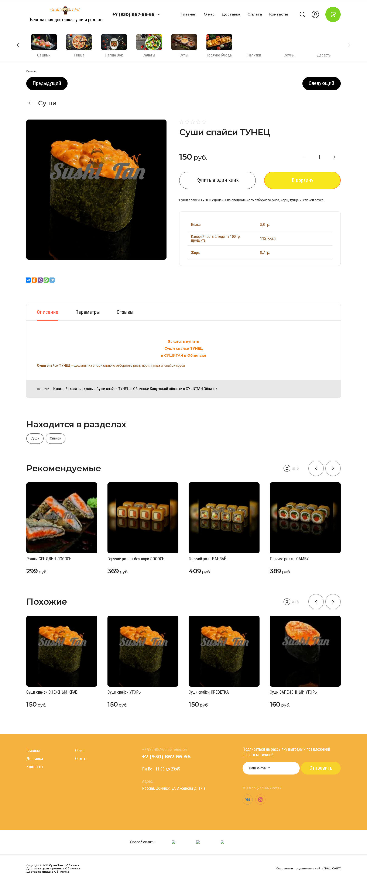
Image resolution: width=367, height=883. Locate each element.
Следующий (321, 83)
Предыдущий (47, 83)
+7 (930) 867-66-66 (133, 14)
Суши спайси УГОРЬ (124, 692)
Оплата (254, 14)
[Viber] (40, 280)
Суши (47, 103)
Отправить (320, 768)
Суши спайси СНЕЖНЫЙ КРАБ (52, 692)
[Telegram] (52, 280)
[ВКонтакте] (28, 280)
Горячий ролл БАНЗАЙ (208, 558)
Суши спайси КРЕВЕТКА (209, 692)
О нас (209, 14)
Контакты (278, 14)
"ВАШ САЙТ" (332, 868)
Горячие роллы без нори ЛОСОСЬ (135, 558)
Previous (18, 45)
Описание (47, 312)
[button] (158, 14)
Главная (188, 14)
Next (349, 45)
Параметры (87, 312)
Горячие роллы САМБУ (289, 558)
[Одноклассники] (34, 280)
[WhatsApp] (46, 280)
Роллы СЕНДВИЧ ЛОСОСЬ (49, 558)
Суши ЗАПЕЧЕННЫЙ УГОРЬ (293, 692)
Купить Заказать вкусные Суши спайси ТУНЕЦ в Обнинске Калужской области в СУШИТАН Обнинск (135, 389)
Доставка (231, 14)
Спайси (55, 438)
